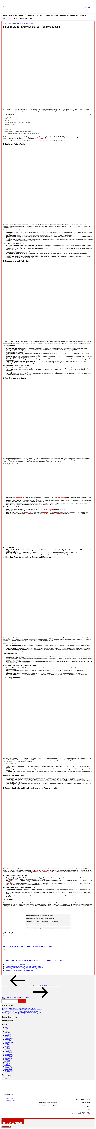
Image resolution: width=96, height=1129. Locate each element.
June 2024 (7, 1062)
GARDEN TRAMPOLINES (16, 15)
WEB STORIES (24, 18)
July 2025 (7, 1044)
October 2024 (8, 1057)
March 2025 (7, 1050)
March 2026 (7, 1034)
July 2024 (7, 1061)
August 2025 (7, 1043)
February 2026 (8, 1035)
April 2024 (7, 1065)
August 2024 (7, 1059)
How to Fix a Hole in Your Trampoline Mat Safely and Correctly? (18, 1008)
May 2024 (7, 1063)
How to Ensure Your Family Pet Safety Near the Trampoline (19, 131)
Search (4, 998)
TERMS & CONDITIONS (10, 1100)
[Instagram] (49, 1099)
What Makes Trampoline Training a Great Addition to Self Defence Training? (22, 1009)
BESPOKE (83, 15)
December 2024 (8, 1054)
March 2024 (7, 1066)
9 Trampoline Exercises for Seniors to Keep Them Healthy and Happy (22, 133)
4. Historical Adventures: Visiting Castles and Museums (18, 122)
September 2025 (8, 1042)
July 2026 (7, 1028)
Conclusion (7, 128)
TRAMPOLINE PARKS (8, 1094)
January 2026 (8, 1036)
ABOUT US (6, 18)
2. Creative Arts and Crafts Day (12, 118)
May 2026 (7, 1031)
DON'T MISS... (8, 129)
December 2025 (8, 1038)
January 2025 (8, 1053)
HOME (5, 15)
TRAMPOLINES (12, 1091)
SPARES (39, 15)
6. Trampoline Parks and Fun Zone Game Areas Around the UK (20, 126)
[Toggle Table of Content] (89, 115)
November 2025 (8, 1039)
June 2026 (7, 1030)
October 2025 (8, 1040)
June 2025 (7, 1046)
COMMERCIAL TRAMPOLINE (40, 1091)
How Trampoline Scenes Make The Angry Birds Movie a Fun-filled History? (21, 1013)
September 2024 (8, 1058)
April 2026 (7, 1032)
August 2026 (7, 1027)
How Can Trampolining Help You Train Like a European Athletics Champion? (22, 1012)
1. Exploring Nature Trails (11, 117)
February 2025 (8, 1051)
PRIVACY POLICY (9, 1098)
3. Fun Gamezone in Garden (12, 120)
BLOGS (32, 18)
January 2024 (8, 1069)
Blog (4, 972)
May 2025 (7, 1047)
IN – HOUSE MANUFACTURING (64, 1091)
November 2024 (8, 1055)
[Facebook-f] (43, 1099)
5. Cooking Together (10, 124)
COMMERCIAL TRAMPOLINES (69, 15)
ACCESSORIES (30, 15)
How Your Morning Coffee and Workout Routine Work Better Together (20, 1011)
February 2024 (8, 1067)
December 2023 (8, 1070)
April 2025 (7, 1048)
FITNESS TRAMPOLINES (51, 15)
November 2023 (8, 1071)
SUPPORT (15, 18)
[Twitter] (46, 1099)
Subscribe (55, 1105)
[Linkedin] (52, 1099)
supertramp (8, 23)
